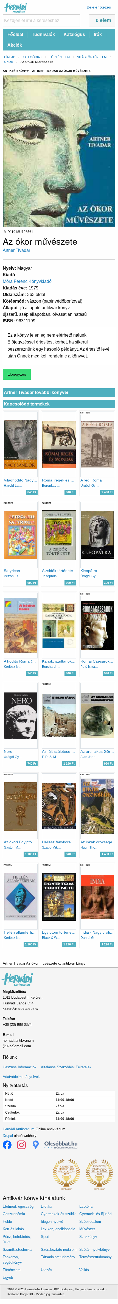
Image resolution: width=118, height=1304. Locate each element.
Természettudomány (95, 1257)
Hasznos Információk (19, 1067)
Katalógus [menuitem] (74, 34)
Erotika (46, 1206)
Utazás (46, 1270)
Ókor (8, 61)
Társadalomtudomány (58, 1257)
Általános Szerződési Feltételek (66, 1067)
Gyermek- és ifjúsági (95, 1214)
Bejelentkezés (99, 7)
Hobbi (7, 1221)
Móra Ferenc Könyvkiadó (27, 281)
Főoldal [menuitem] (15, 34)
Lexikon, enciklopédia (58, 1229)
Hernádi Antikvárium (19, 1129)
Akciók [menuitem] (14, 45)
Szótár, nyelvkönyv (94, 1249)
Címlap (9, 57)
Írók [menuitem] (98, 34)
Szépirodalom (90, 1221)
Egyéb (8, 1277)
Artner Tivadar (16, 250)
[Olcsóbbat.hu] (60, 1145)
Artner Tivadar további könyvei (36, 392)
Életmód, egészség (18, 1206)
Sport (45, 1237)
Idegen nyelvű (52, 1221)
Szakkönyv (88, 1237)
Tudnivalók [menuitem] (43, 34)
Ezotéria (85, 1206)
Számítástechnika (17, 1249)
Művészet (87, 1229)
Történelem (59, 57)
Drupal (8, 1136)
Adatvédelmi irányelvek (21, 1077)
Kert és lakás (13, 1229)
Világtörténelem (91, 57)
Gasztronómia (14, 1214)
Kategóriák (32, 57)
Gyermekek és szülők (58, 1214)
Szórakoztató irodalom (59, 1249)
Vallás (84, 1270)
